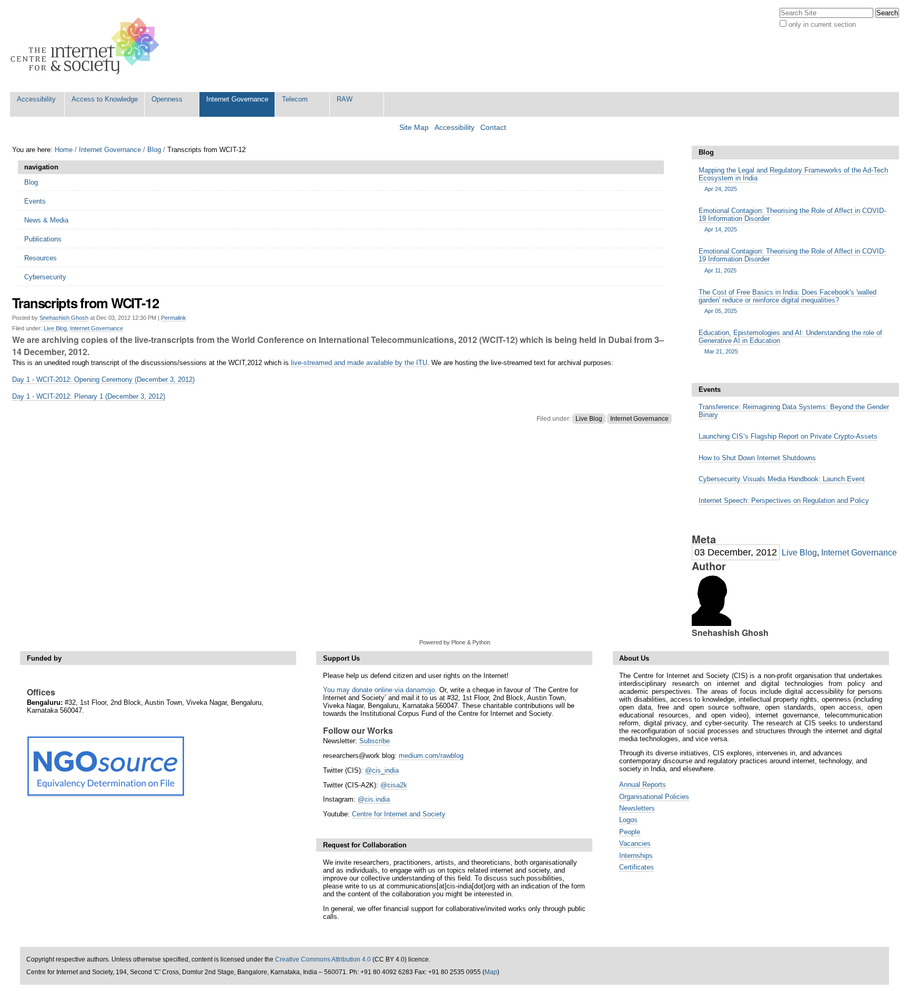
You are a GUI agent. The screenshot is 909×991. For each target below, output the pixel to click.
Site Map (414, 128)
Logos (628, 820)
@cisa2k (393, 785)
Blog (154, 150)
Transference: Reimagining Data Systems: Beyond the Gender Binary (794, 411)
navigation (41, 167)
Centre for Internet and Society (399, 814)
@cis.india (374, 799)
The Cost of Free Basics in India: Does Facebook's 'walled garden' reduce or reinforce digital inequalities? (787, 301)
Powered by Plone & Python (454, 642)
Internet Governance (237, 99)
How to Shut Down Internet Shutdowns (757, 458)
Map (490, 972)
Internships (636, 855)
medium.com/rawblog (431, 756)
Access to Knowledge (105, 99)
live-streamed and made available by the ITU (359, 363)
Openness (167, 99)
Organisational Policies (654, 797)
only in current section (822, 24)
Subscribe (374, 741)
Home (64, 150)
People (629, 832)
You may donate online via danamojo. (380, 690)
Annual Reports (642, 784)
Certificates (636, 867)
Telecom (295, 99)
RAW (344, 99)
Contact (493, 128)
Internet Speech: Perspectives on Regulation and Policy (784, 500)
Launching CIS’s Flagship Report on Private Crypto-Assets (788, 436)
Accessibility (36, 99)
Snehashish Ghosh (63, 318)
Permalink (173, 318)
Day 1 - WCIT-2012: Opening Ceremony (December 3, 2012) (103, 379)
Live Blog (55, 328)
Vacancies (635, 843)
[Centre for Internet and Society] (87, 46)
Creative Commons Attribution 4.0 (323, 959)
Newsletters (637, 808)
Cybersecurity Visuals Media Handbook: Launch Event (782, 479)
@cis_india (382, 770)
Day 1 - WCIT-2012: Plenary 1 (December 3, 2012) (88, 396)
